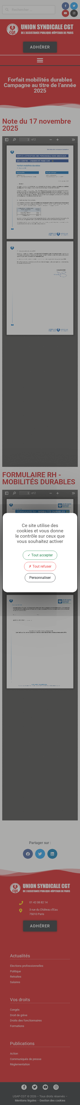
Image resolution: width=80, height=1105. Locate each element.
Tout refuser (41, 566)
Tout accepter (41, 555)
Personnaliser (40, 578)
